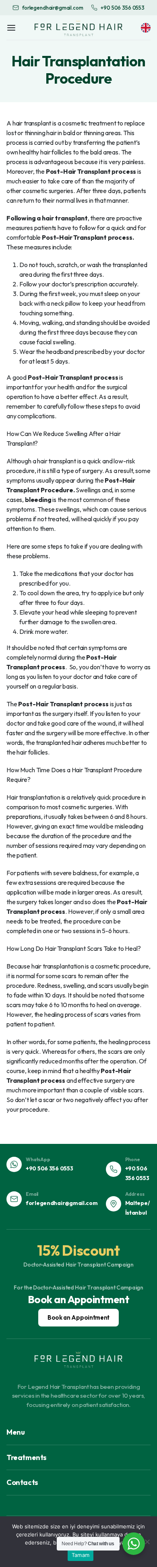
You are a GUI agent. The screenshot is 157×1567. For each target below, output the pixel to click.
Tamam (80, 1555)
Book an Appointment (78, 1317)
